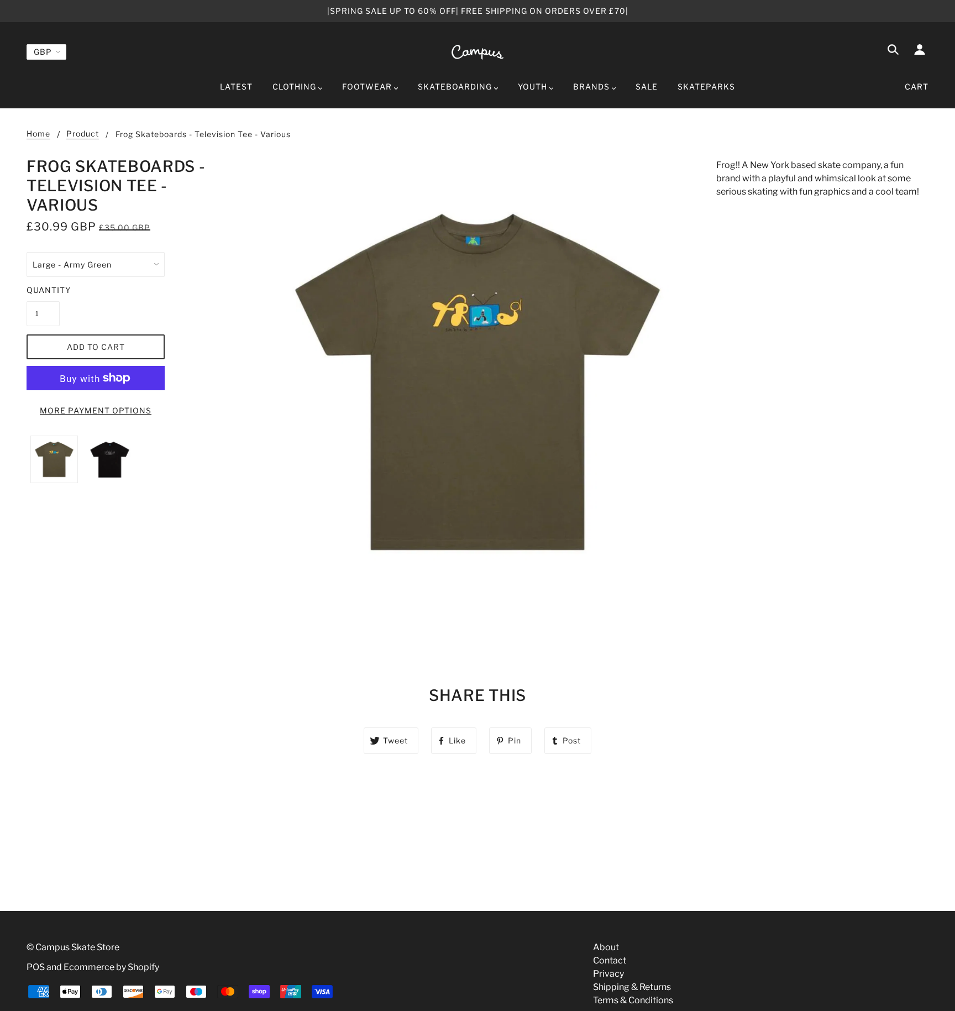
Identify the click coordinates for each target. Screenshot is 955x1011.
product (82, 134)
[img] (893, 51)
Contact (609, 960)
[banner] (477, 51)
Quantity (43, 290)
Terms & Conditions (633, 1000)
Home (38, 134)
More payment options (95, 410)
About (606, 947)
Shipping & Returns (632, 987)
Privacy (608, 973)
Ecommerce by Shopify (111, 967)
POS (36, 967)
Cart (916, 86)
